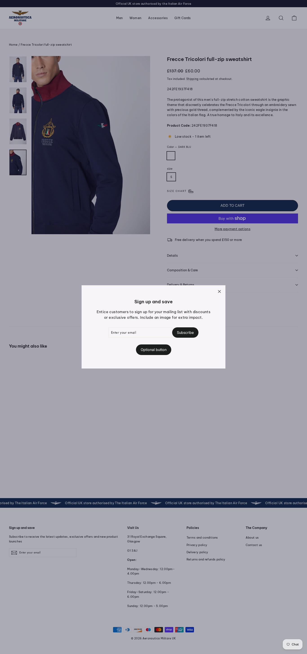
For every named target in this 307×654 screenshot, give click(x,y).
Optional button (154, 350)
